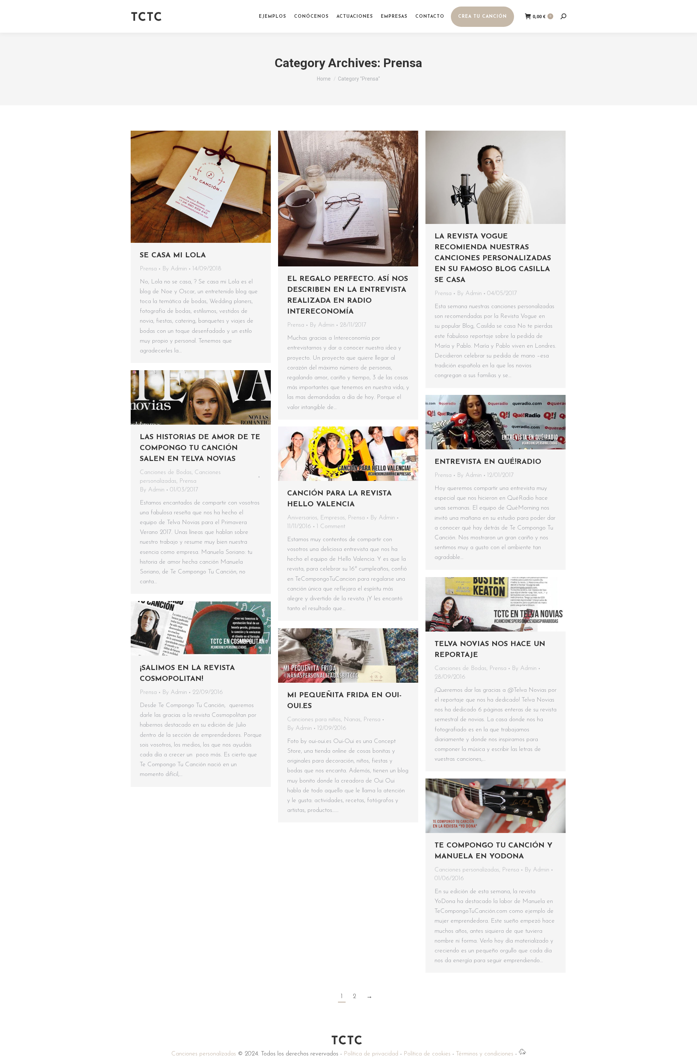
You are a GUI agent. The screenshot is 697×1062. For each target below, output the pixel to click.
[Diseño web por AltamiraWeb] (522, 1054)
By (174, 269)
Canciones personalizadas (467, 870)
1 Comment (331, 526)
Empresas (332, 518)
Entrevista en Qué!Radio (488, 462)
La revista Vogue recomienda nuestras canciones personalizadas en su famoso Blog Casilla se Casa (493, 258)
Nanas (352, 719)
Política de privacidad (371, 1054)
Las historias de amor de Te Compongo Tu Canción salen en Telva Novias (200, 448)
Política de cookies (427, 1054)
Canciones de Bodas (166, 472)
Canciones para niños (314, 719)
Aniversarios (302, 518)
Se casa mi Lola (173, 255)
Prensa (148, 269)
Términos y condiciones (484, 1054)
